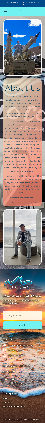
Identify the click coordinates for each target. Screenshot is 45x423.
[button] (5, 11)
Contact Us (8, 402)
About (5, 398)
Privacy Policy (9, 379)
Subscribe (22, 325)
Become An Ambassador (14, 406)
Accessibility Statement (14, 383)
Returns (6, 375)
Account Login (9, 371)
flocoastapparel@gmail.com (20, 345)
